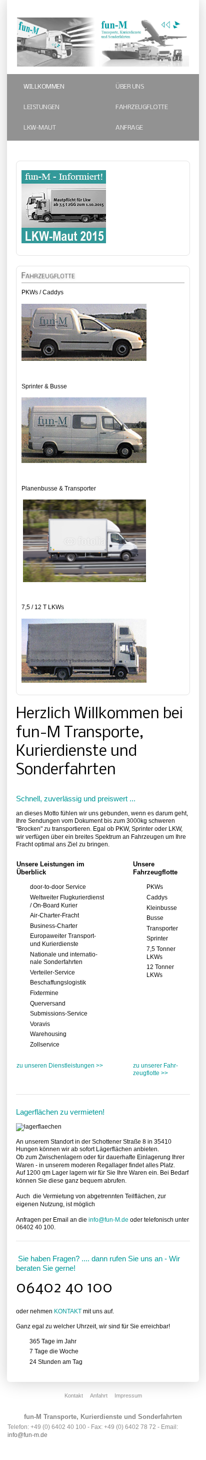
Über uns (130, 87)
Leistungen (41, 107)
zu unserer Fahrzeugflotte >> (155, 1069)
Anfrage (129, 128)
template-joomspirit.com (204, 1407)
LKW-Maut (40, 128)
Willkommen (44, 87)
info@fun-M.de (108, 1219)
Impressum (128, 1395)
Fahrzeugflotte (142, 107)
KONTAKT (68, 1311)
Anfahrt (99, 1395)
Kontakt (73, 1395)
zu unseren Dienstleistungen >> (59, 1065)
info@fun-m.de (28, 1434)
